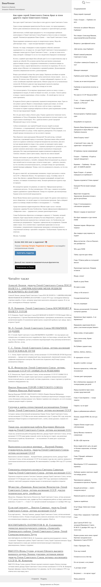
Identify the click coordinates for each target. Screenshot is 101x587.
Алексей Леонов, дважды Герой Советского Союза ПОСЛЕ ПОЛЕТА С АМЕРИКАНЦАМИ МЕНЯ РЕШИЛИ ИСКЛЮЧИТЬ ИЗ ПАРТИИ (40, 288)
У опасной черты (79, 108)
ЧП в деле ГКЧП (79, 249)
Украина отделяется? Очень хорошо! (86, 180)
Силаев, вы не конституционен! (84, 81)
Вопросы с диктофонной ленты (84, 43)
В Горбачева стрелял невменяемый (85, 151)
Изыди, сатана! (79, 276)
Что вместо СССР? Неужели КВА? (85, 95)
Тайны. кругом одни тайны (83, 254)
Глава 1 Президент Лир (82, 545)
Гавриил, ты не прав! (81, 406)
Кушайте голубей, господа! (83, 363)
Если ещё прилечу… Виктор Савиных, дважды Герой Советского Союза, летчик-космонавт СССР (37, 509)
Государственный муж (81, 298)
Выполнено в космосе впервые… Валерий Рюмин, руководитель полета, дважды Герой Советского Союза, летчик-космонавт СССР (38, 449)
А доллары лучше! (80, 568)
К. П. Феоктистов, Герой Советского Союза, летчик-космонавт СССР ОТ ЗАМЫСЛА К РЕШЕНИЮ (36, 369)
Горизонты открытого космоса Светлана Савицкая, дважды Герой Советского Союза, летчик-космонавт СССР (40, 471)
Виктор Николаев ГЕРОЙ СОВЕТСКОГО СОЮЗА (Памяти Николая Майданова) (35, 389)
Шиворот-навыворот (81, 70)
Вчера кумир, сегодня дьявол (84, 333)
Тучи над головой (80, 551)
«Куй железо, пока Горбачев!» (84, 49)
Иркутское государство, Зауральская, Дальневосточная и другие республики (85, 196)
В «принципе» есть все (81, 357)
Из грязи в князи (79, 287)
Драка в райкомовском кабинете (85, 411)
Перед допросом (79, 579)
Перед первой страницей (82, 14)
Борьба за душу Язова (81, 281)
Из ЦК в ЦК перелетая (81, 440)
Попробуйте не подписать (82, 122)
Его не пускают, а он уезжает (84, 562)
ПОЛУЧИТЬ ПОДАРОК (25, 253)
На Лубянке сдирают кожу (83, 346)
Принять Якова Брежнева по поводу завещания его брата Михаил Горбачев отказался (86, 129)
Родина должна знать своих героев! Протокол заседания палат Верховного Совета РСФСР (86, 537)
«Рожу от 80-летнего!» (81, 292)
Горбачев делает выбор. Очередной (86, 76)
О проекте (35, 579)
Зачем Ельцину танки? (81, 137)
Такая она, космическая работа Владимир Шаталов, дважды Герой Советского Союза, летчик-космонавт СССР (40, 428)
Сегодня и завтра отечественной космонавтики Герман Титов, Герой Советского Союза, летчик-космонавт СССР (39, 408)
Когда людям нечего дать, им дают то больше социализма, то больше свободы (85, 448)
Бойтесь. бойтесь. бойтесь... (83, 352)
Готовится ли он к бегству (82, 557)
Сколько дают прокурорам (83, 376)
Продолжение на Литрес (25, 267)
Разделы (44, 579)
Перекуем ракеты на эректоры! (84, 496)
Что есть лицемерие (80, 303)
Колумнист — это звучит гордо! (84, 573)
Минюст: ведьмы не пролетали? (84, 212)
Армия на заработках (81, 501)
